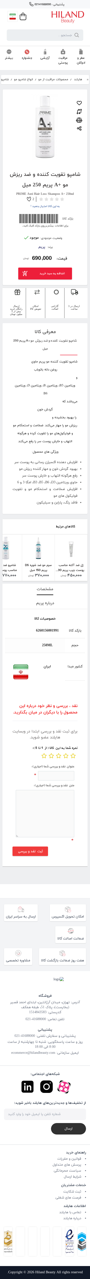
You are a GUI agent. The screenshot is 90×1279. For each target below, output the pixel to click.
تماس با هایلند (70, 1212)
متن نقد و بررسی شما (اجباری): (54, 785)
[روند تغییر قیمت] (79, 120)
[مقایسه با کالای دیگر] (79, 110)
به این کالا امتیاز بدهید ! (45, 206)
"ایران (17, 671)
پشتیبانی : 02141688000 (49, 4)
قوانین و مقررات (69, 1158)
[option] (71, 557)
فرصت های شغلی (68, 1197)
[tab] (45, 589)
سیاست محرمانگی (67, 1170)
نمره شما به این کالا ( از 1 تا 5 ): (55, 748)
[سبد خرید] (22, 16)
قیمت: (61, 258)
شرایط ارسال (72, 1176)
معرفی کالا (45, 332)
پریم (41, 247)
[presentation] (45, 589)
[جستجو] (75, 35)
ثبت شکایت (72, 1191)
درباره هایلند (72, 1218)
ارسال (68, 1128)
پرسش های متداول (66, 1164)
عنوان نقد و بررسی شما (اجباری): (52, 766)
